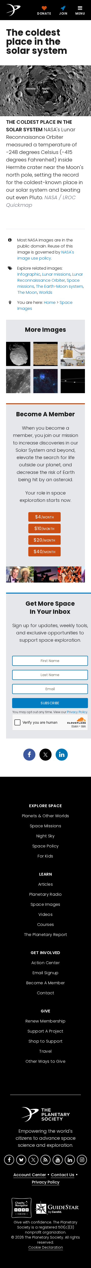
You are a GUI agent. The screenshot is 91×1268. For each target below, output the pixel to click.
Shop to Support (46, 1041)
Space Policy (45, 846)
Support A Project (45, 1031)
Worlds (45, 292)
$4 (44, 517)
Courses (45, 924)
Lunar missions (56, 274)
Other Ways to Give (45, 1061)
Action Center (45, 963)
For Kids (45, 856)
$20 (44, 540)
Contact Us (62, 1175)
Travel (45, 1051)
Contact (45, 993)
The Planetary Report (45, 934)
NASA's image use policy (45, 255)
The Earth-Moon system (59, 286)
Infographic (28, 274)
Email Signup (46, 973)
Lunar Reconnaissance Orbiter (50, 277)
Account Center (29, 1175)
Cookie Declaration (45, 1247)
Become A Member (45, 983)
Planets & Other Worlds (45, 816)
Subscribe (50, 703)
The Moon (27, 292)
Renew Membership (45, 1021)
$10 (44, 528)
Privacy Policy (77, 712)
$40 (44, 551)
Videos (45, 914)
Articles (45, 884)
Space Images (45, 904)
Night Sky (45, 836)
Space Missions (45, 826)
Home (50, 302)
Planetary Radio (45, 894)
